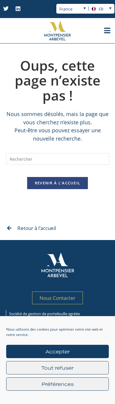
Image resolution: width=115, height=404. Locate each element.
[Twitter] (6, 8)
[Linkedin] (18, 8)
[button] (107, 30)
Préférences (58, 384)
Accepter (57, 352)
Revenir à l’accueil (57, 183)
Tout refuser (57, 368)
